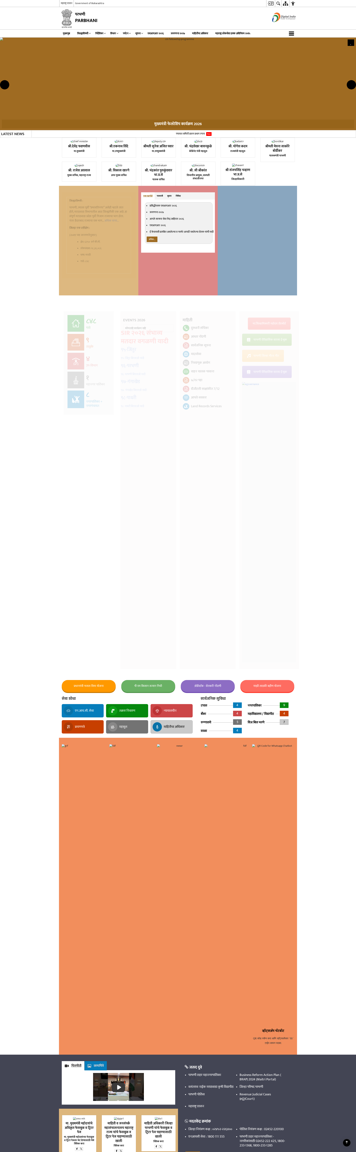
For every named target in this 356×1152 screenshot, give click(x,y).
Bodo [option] (65, 28)
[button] (292, 138)
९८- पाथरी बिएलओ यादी (133, 508)
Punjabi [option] (68, 76)
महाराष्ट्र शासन (66, 108)
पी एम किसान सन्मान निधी (148, 790)
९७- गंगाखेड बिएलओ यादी (135, 493)
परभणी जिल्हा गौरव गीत (266, 460)
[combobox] (64, 11)
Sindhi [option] (67, 87)
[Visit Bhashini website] (221, 102)
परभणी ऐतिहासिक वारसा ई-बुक (270, 444)
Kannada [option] (68, 46)
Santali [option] (67, 84)
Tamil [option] (66, 91)
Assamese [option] (69, 20)
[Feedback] (61, 103)
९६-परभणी (131, 470)
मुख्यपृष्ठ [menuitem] (66, 138)
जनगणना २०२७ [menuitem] (178, 138)
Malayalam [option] (72, 57)
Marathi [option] (67, 65)
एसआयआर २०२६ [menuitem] (156, 138)
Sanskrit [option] (68, 80)
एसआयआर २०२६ (158, 330)
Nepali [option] (67, 69)
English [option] (63, 16)
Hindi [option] (66, 42)
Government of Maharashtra (89, 108)
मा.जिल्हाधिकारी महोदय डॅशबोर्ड (269, 428)
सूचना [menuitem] (138, 138)
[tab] (148, 300)
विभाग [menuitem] (113, 138)
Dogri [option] (66, 31)
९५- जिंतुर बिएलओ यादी (133, 463)
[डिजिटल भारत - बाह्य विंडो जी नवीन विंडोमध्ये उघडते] (279, 130)
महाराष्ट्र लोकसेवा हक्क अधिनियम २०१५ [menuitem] (232, 138)
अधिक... (152, 344)
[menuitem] (63, 3)
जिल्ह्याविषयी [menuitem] (82, 138)
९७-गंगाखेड (132, 485)
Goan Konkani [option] (74, 35)
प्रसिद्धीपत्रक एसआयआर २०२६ (163, 310)
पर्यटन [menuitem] (125, 138)
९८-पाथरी (130, 500)
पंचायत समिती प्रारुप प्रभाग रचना (193, 239)
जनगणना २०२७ (157, 317)
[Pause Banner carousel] (351, 147)
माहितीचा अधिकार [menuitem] (200, 138)
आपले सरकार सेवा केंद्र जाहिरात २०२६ (167, 323)
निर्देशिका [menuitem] (99, 138)
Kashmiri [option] (69, 50)
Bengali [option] (67, 24)
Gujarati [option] (69, 39)
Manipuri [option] (68, 61)
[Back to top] (346, 1142)
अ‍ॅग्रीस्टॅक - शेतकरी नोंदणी (207, 790)
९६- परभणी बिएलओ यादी (134, 478)
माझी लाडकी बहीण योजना (267, 790)
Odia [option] (66, 72)
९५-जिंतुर (130, 456)
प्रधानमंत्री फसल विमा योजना (89, 790)
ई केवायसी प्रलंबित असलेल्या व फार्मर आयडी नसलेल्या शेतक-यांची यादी (182, 336)
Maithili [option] (67, 54)
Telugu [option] (68, 95)
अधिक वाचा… (111, 325)
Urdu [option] (66, 99)
